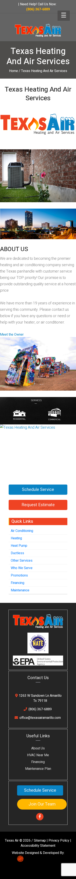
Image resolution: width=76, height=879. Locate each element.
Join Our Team (42, 804)
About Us (38, 748)
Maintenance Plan (38, 768)
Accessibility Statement (38, 845)
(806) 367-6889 (40, 709)
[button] (12, 334)
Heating (16, 538)
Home (13, 70)
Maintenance (20, 590)
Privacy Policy (59, 840)
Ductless (17, 553)
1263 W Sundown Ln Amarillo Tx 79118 (40, 698)
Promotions (19, 575)
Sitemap (40, 840)
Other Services (22, 560)
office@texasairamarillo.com (40, 717)
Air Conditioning (22, 530)
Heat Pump (19, 545)
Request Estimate (38, 505)
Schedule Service (38, 489)
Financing (17, 582)
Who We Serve (22, 568)
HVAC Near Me (38, 755)
